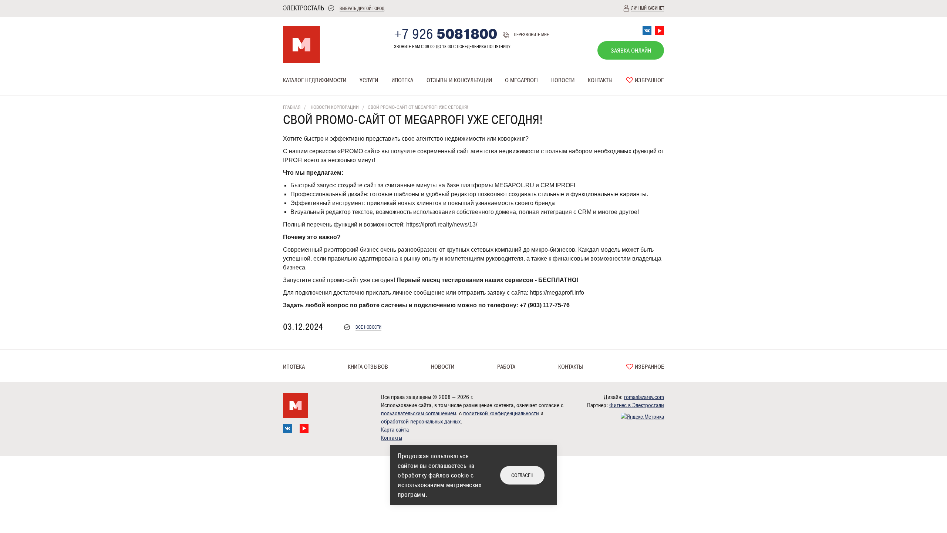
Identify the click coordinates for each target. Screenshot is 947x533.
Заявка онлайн (631, 51)
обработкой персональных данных (421, 422)
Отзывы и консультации (459, 80)
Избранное (648, 80)
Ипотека (402, 80)
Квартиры (294, 94)
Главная (291, 107)
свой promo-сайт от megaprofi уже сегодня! (418, 107)
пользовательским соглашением (418, 413)
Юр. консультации (447, 94)
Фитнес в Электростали (636, 405)
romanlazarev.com (644, 397)
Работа (506, 367)
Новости (562, 80)
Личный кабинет (647, 8)
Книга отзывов (368, 367)
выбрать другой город (362, 8)
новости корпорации (335, 107)
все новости (368, 327)
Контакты (600, 80)
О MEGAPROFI (521, 80)
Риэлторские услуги (383, 94)
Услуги (369, 80)
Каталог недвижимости (314, 80)
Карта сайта (395, 430)
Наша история (521, 94)
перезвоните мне (531, 35)
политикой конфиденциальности (501, 413)
